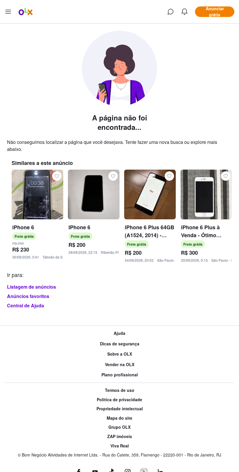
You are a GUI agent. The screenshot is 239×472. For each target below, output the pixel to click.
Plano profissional (119, 375)
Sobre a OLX (119, 354)
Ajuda (119, 333)
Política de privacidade (119, 399)
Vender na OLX (119, 364)
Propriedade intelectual (119, 408)
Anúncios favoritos (28, 296)
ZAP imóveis (119, 436)
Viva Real (119, 446)
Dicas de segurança (119, 344)
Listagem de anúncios (31, 286)
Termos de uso (119, 390)
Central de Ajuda (25, 305)
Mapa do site (119, 418)
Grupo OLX (119, 427)
